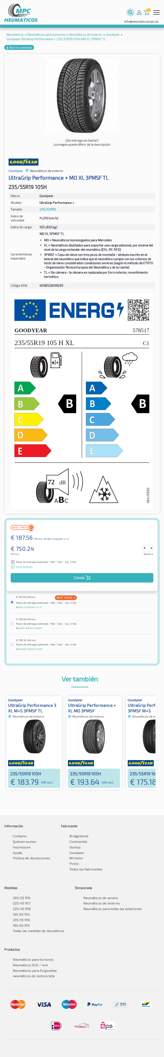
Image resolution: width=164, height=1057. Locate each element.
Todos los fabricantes (85, 869)
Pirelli (74, 863)
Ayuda (17, 853)
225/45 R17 (21, 903)
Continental (78, 841)
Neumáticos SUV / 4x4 (30, 965)
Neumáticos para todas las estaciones (112, 909)
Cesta (79, 577)
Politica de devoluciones (31, 858)
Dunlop (75, 847)
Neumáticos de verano (100, 898)
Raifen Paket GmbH (30, 648)
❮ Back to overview (19, 47)
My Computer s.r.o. (30, 606)
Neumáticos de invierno (101, 903)
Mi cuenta (139, 12)
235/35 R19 (21, 920)
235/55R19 (48, 209)
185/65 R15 (21, 925)
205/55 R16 (21, 898)
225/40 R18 (22, 909)
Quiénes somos (24, 841)
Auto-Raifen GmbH (30, 627)
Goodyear (76, 853)
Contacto (19, 836)
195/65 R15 (21, 914)
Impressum (22, 847)
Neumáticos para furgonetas (35, 970)
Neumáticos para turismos (33, 959)
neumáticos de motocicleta (33, 976)
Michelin (76, 858)
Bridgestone (78, 836)
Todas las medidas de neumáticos (38, 931)
